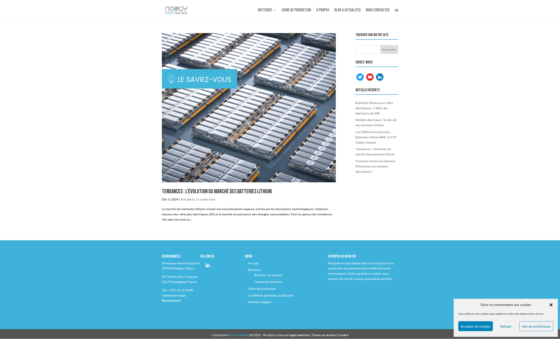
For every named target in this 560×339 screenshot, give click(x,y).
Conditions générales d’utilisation (271, 295)
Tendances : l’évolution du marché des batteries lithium (217, 191)
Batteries (265, 11)
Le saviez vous (205, 199)
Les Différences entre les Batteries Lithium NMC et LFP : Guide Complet (376, 137)
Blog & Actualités (347, 11)
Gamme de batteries (268, 282)
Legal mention (299, 335)
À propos (322, 11)
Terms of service (324, 335)
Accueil (253, 263)
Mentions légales (259, 302)
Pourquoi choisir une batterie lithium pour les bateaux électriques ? (375, 166)
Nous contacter (377, 11)
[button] (551, 305)
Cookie (343, 335)
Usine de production (296, 11)
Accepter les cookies (475, 326)
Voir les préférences (536, 326)
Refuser (506, 326)
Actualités (187, 199)
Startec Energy (239, 335)
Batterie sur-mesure (268, 275)
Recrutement (171, 300)
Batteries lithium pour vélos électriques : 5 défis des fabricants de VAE (374, 108)
